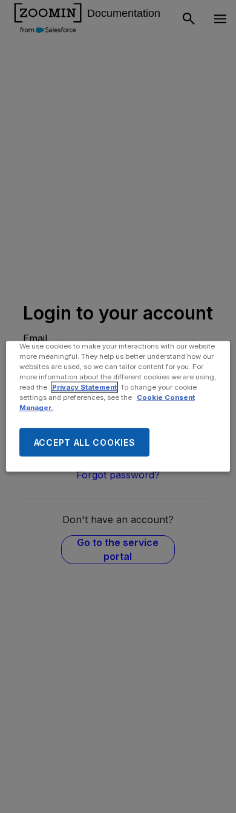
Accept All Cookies (85, 442)
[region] (118, 406)
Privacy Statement (84, 387)
